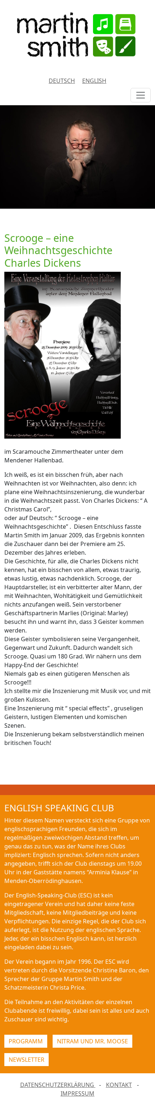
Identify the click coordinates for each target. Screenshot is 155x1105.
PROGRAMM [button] (26, 1041)
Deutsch (62, 81)
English (94, 81)
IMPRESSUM (77, 1093)
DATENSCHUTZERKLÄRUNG (58, 1085)
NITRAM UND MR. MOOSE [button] (92, 1041)
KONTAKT (119, 1085)
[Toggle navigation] (140, 95)
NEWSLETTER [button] (26, 1060)
